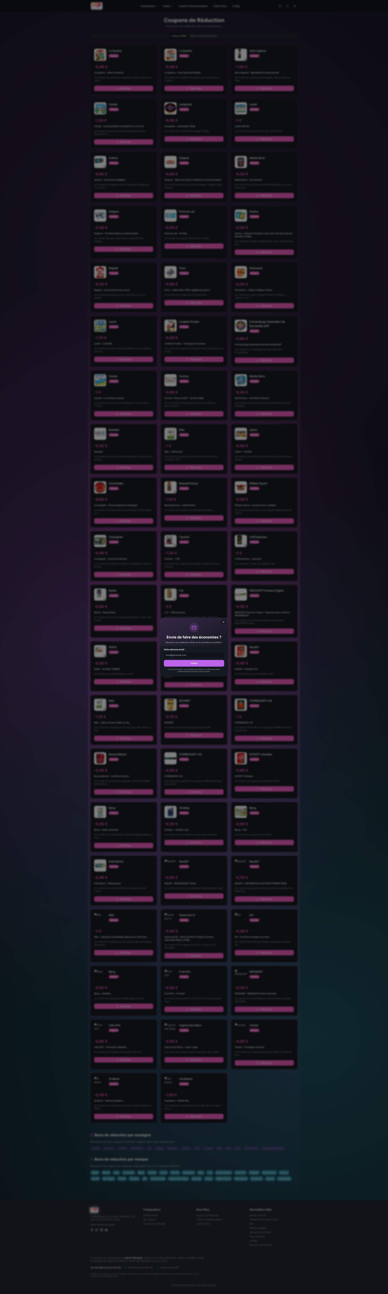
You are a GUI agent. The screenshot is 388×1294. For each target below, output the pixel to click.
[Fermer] (223, 622)
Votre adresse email (175, 649)
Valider (194, 663)
